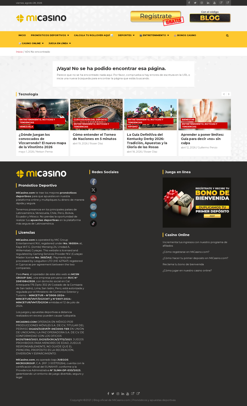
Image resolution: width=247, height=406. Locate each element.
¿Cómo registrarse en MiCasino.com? (186, 251)
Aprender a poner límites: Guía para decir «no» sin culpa (202, 139)
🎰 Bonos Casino (185, 35)
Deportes (125, 35)
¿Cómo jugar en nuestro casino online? (187, 270)
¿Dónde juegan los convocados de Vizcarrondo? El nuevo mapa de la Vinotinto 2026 (42, 141)
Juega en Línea (58, 43)
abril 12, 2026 (188, 147)
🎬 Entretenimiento (152, 35)
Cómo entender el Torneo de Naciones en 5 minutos (94, 137)
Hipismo (133, 126)
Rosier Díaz (96, 143)
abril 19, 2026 (80, 143)
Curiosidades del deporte (90, 119)
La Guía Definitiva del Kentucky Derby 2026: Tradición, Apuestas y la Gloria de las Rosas (147, 141)
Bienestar (188, 119)
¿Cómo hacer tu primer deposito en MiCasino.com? (195, 258)
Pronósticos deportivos (48, 35)
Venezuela (26, 126)
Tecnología (28, 94)
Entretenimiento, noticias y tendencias (37, 121)
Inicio (22, 35)
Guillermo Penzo (207, 147)
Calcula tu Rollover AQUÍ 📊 (93, 35)
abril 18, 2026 (134, 151)
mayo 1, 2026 (26, 151)
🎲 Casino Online (29, 43)
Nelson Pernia (44, 151)
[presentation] (223, 94)
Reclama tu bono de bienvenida (183, 264)
